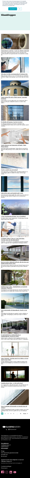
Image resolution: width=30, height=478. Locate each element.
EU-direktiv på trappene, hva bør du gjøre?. (12, 122)
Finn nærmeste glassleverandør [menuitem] (9, 453)
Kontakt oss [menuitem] (4, 454)
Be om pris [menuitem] (4, 456)
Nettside (2, 463)
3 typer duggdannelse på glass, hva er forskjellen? (13, 216)
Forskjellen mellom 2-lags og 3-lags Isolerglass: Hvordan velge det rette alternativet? (13, 239)
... (17, 413)
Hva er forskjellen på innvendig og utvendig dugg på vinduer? (14, 407)
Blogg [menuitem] (2, 451)
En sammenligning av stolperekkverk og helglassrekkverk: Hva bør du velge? (11, 335)
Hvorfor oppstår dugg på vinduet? (9, 170)
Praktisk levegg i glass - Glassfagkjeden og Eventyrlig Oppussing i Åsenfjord (14, 287)
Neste (24, 413)
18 (20, 413)
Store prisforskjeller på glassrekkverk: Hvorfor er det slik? (14, 311)
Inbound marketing (8, 463)
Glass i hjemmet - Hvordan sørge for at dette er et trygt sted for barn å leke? (14, 359)
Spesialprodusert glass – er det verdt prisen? (12, 383)
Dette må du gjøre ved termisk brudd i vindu (12, 193)
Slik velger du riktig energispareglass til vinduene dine (14, 74)
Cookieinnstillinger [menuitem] (6, 466)
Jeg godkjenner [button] (13, 8)
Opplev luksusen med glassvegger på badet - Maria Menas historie (13, 145)
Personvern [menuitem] (4, 468)
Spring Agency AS (19, 463)
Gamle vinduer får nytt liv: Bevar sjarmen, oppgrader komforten (14, 98)
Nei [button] (19, 8)
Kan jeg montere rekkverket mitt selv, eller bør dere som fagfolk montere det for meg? (15, 262)
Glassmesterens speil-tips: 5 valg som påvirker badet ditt (15, 50)
